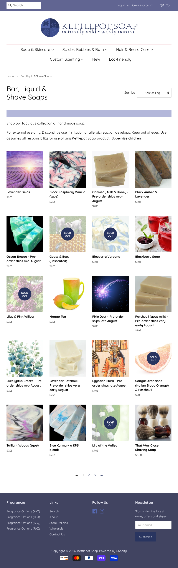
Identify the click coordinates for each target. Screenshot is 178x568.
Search (54, 511)
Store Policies (58, 523)
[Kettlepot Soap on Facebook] (94, 512)
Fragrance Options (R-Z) (23, 528)
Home (10, 76)
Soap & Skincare (36, 49)
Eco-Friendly (120, 59)
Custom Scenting (65, 59)
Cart (168, 5)
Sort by (129, 93)
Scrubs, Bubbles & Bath (84, 49)
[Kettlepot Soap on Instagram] (101, 512)
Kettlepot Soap (87, 551)
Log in (121, 5)
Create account (142, 5)
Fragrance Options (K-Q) (23, 523)
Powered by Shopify (113, 551)
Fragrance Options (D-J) (23, 517)
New (96, 59)
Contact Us (57, 534)
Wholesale (56, 528)
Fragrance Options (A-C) (23, 511)
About (53, 517)
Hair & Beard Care (133, 49)
